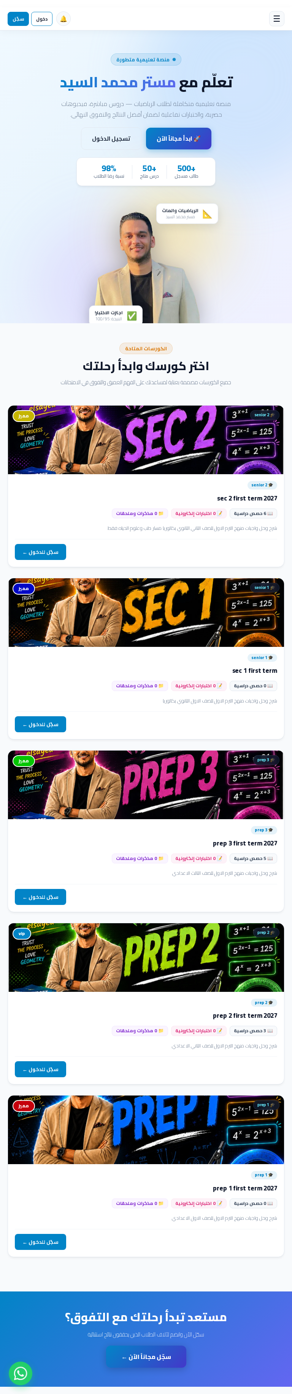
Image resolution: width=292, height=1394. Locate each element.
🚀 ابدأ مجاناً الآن (179, 138)
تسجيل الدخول (111, 138)
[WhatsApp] (20, 1373)
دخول (42, 18)
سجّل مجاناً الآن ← (146, 1356)
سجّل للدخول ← (40, 552)
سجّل (18, 18)
